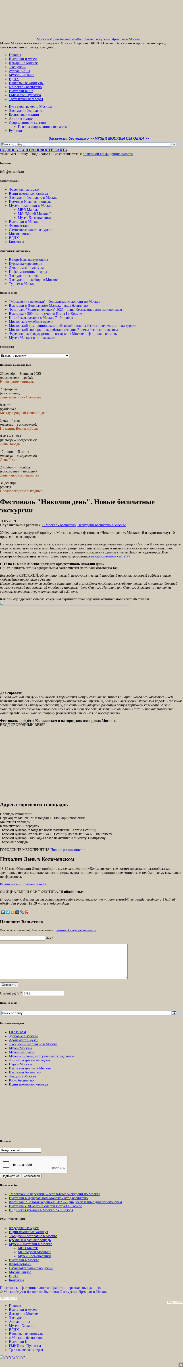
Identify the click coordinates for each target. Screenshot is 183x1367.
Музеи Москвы (20, 1048)
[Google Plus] (26, 912)
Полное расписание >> (67, 849)
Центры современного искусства (43, 126)
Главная (15, 55)
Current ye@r (11, 993)
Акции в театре (21, 118)
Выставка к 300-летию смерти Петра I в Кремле (45, 313)
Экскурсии (17, 67)
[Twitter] (8, 912)
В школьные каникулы (26, 83)
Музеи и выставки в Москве (30, 205)
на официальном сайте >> (110, 556)
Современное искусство (27, 122)
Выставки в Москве (24, 222)
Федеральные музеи (24, 189)
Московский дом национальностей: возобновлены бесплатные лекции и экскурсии (72, 325)
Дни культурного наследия (29, 1060)
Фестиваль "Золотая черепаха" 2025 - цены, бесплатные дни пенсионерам (65, 309)
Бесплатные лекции (24, 114)
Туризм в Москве (22, 284)
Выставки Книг (21, 91)
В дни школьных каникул (28, 193)
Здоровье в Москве (23, 1036)
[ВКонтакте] (3, 912)
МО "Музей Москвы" (34, 213)
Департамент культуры (26, 267)
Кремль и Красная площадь (30, 201)
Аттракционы (19, 71)
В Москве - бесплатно (59, 525)
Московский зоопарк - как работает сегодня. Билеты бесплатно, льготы (63, 329)
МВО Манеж (28, 209)
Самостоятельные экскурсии (31, 230)
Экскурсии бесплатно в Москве (33, 197)
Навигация (8, 1298)
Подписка (175, 1302)
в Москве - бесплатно (25, 87)
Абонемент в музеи (23, 1040)
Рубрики (15, 131)
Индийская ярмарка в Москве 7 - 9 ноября (41, 317)
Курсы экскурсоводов (25, 263)
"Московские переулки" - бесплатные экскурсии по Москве (54, 301)
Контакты (16, 242)
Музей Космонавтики (34, 218)
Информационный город (28, 271)
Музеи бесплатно (22, 1052)
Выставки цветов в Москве (30, 1068)
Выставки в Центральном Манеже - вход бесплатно (48, 305)
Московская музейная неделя (31, 321)
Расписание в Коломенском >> (23, 884)
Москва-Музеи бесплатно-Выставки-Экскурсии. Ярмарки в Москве (88, 39)
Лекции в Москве (22, 1076)
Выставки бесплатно (25, 1072)
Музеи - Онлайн (21, 75)
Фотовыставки (20, 226)
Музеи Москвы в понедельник (32, 338)
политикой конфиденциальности (108, 154)
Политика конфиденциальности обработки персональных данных (50, 1288)
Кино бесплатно (21, 1080)
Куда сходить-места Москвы (30, 106)
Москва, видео (20, 234)
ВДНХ (14, 79)
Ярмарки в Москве (23, 63)
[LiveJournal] (22, 912)
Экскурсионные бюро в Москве (33, 280)
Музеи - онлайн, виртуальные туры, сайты (41, 1056)
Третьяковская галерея (26, 99)
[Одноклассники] (12, 912)
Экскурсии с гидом (23, 276)
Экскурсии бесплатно (25, 110)
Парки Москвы (20, 1064)
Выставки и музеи (23, 59)
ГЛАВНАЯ (17, 1032)
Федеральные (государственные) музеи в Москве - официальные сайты (63, 334)
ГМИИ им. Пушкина (25, 95)
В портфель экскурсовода (28, 259)
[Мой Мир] (17, 912)
